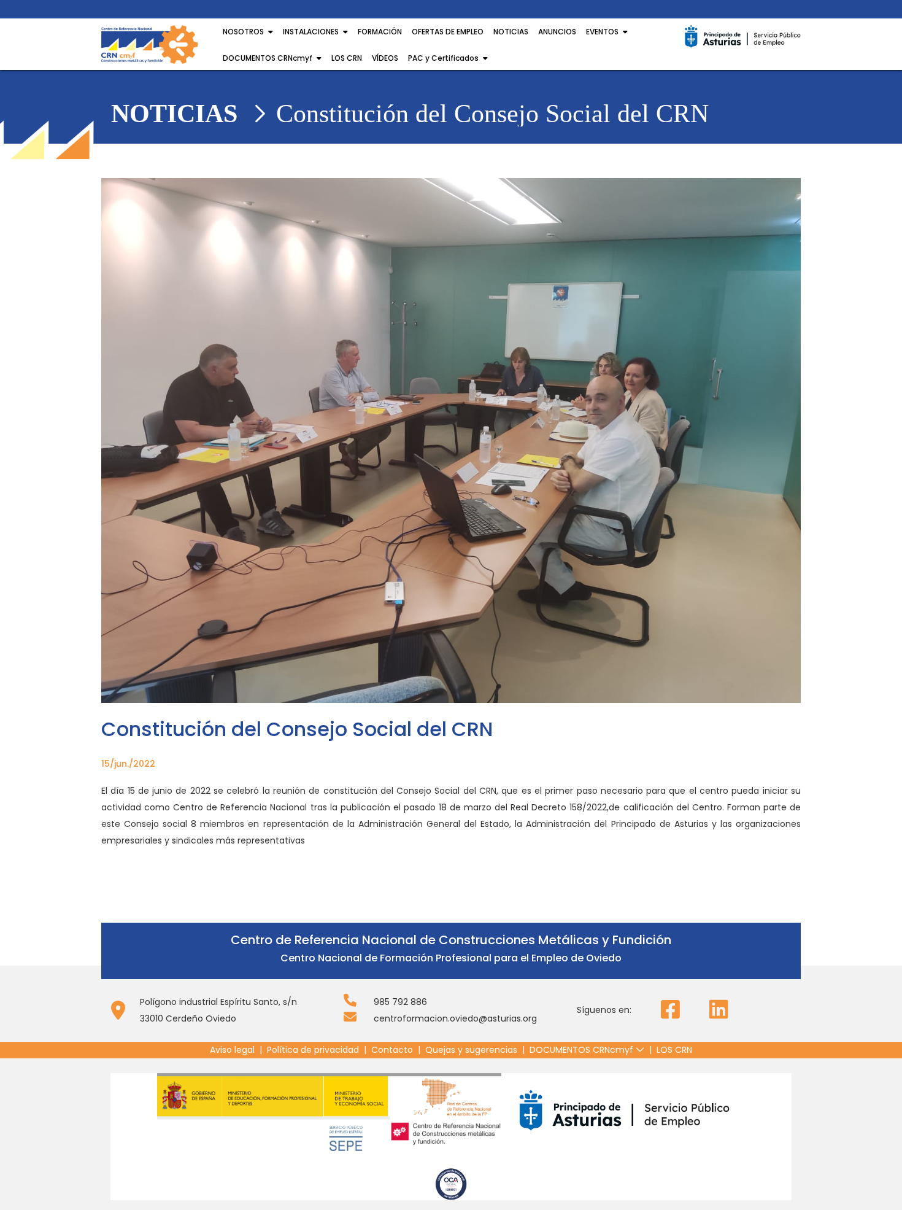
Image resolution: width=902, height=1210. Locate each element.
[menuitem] (232, 1050)
